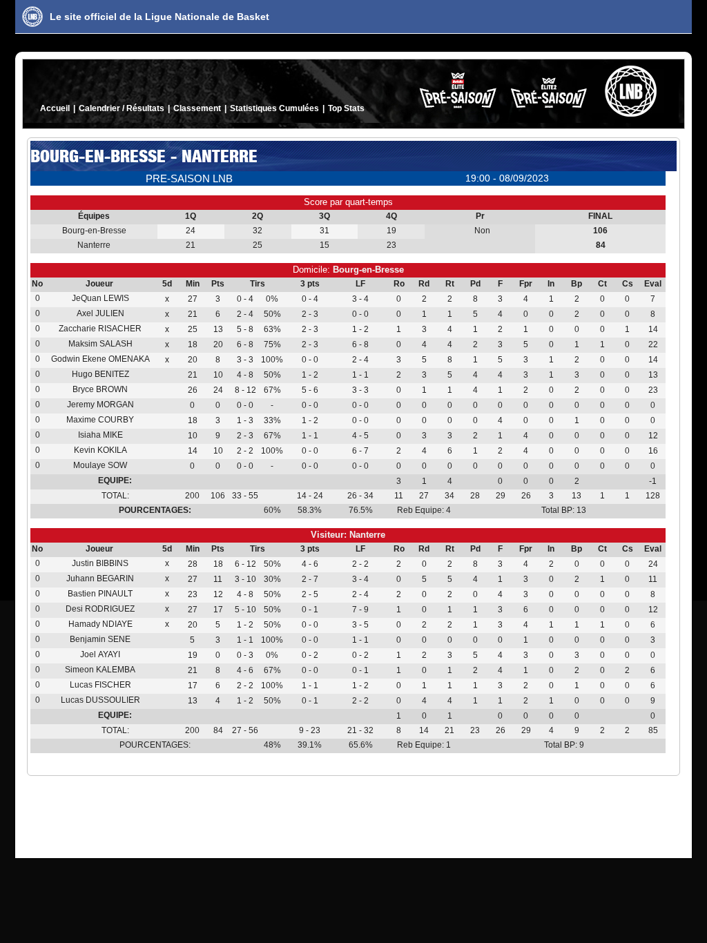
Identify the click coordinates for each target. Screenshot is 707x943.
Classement (197, 108)
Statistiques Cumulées (274, 108)
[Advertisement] (353, 814)
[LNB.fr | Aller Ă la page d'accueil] (32, 16)
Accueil (55, 108)
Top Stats (346, 108)
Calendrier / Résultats (121, 108)
